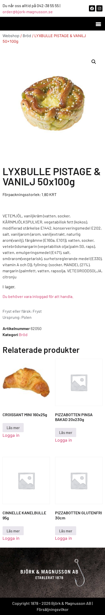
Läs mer (13, 427)
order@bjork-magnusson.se (28, 11)
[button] (98, 24)
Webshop (11, 36)
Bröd (27, 36)
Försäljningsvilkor (53, 609)
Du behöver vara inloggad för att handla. (38, 296)
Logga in (11, 435)
